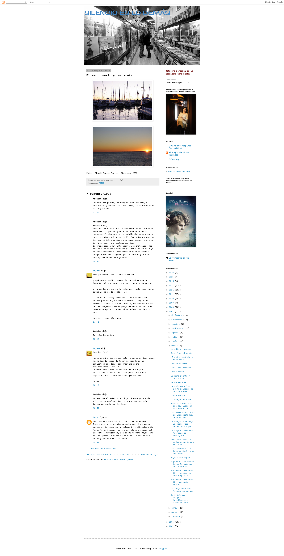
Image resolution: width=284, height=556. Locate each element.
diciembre (177, 315)
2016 (172, 273)
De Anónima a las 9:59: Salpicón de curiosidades (182, 389)
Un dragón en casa (181, 400)
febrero (176, 517)
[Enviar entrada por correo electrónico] (121, 180)
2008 (172, 307)
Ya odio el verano (181, 349)
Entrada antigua (149, 455)
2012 (172, 290)
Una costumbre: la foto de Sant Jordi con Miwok (182, 451)
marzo (175, 512)
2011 (172, 294)
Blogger (163, 549)
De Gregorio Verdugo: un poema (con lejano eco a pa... (183, 424)
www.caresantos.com (179, 172)
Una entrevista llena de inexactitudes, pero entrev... (183, 415)
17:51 (96, 322)
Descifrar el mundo (181, 353)
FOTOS (101, 183)
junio (175, 341)
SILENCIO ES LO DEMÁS (127, 12)
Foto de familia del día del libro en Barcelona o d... (182, 406)
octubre (176, 324)
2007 (172, 312)
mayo (174, 346)
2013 (172, 286)
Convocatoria (178, 396)
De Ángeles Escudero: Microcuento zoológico (183, 433)
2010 (172, 299)
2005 (172, 526)
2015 (172, 277)
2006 (172, 522)
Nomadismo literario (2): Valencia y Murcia (182, 482)
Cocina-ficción (179, 364)
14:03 (96, 443)
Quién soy (174, 159)
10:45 (96, 408)
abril (175, 508)
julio (175, 337)
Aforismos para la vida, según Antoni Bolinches (182, 442)
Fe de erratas (178, 383)
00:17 (96, 385)
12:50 (96, 213)
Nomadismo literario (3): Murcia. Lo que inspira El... (182, 473)
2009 (172, 303)
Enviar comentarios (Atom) (119, 460)
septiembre (177, 328)
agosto (175, 333)
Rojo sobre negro (180, 458)
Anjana (96, 271)
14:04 (96, 262)
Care (95, 417)
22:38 (96, 339)
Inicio (125, 455)
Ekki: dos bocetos (181, 368)
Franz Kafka (177, 372)
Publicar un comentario (103, 449)
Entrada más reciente (99, 455)
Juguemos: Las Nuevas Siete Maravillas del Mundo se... (183, 464)
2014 (172, 281)
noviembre (177, 320)
